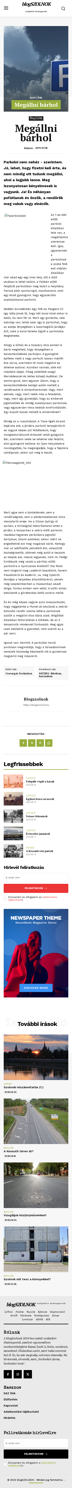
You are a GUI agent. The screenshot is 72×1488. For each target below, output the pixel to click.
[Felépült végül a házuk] (13, 781)
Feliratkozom (33, 1453)
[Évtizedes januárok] (13, 833)
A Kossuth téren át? (19, 1151)
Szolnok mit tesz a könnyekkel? (27, 1279)
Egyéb (8, 1084)
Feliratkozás (34, 888)
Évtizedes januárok (38, 833)
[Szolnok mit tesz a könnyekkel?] (36, 1249)
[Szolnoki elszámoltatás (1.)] (36, 1057)
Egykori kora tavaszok (40, 799)
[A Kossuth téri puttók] (13, 851)
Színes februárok (37, 816)
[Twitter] (31, 743)
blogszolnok (36, 699)
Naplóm (36, 97)
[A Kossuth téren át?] (36, 1121)
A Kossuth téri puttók (39, 851)
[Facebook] (23, 743)
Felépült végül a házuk (40, 781)
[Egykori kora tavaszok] (13, 799)
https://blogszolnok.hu (36, 705)
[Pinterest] (40, 743)
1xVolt (31, 778)
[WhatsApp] (48, 743)
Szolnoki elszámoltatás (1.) (23, 1087)
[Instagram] (18, 1374)
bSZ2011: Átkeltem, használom (50, 675)
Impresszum (36, 1482)
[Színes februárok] (13, 816)
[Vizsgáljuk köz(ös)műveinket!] (36, 1185)
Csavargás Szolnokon (19, 673)
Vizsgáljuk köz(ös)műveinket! (25, 1215)
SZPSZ (30, 848)
